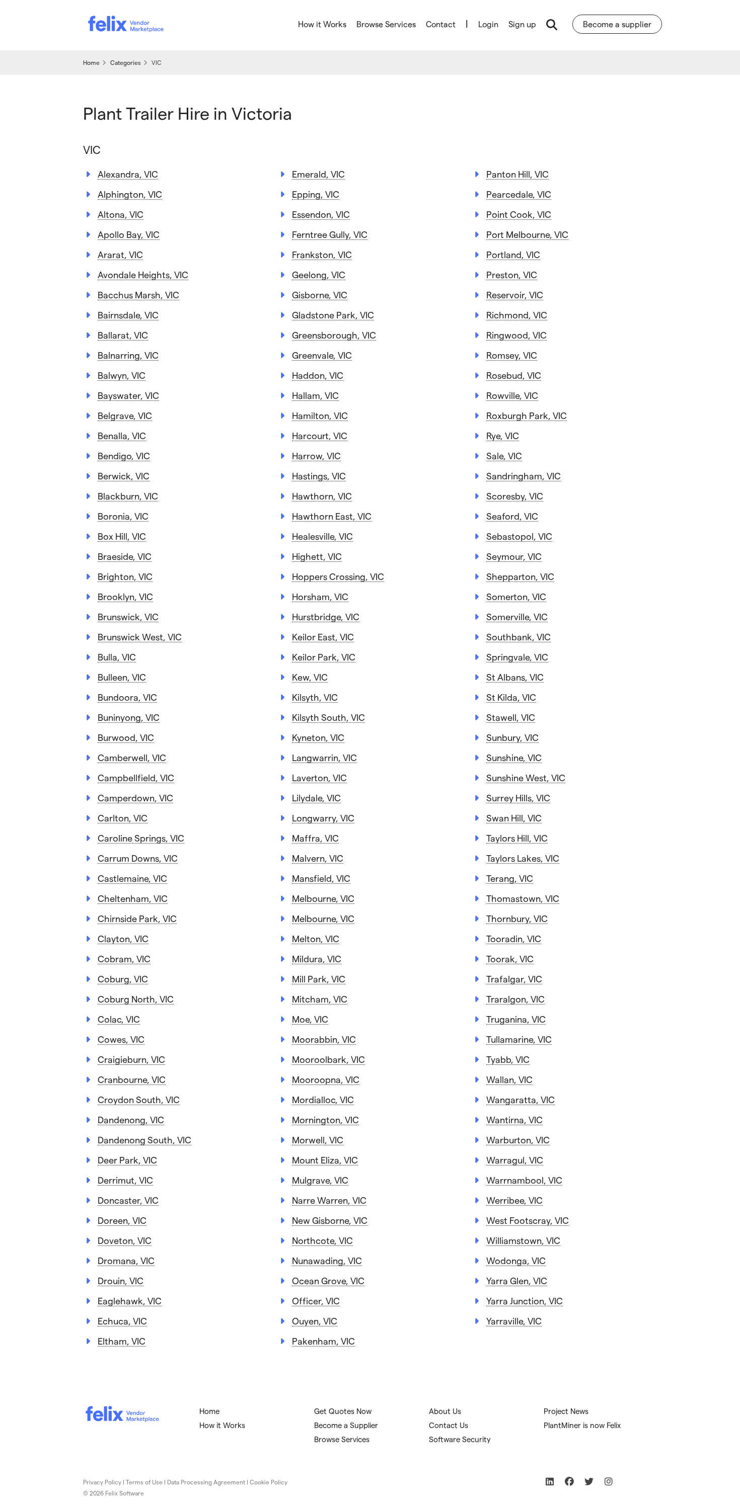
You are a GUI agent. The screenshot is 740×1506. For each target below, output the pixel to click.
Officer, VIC (316, 1300)
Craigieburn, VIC (131, 1059)
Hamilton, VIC (320, 415)
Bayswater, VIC (128, 395)
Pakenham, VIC (323, 1340)
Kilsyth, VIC (315, 697)
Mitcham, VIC (319, 998)
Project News (566, 1410)
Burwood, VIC (126, 737)
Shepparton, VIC (520, 576)
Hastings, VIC (319, 475)
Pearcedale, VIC (518, 194)
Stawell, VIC (510, 717)
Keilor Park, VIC (323, 656)
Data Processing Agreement (206, 1481)
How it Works (322, 24)
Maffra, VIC (315, 837)
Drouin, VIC (120, 1280)
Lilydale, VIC (316, 797)
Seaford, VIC (512, 516)
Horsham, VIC (320, 596)
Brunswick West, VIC (140, 636)
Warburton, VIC (518, 1139)
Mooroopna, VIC (325, 1079)
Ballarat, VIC (123, 334)
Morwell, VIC (317, 1139)
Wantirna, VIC (514, 1119)
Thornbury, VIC (517, 918)
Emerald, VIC (318, 174)
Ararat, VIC (120, 254)
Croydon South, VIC (139, 1099)
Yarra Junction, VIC (524, 1300)
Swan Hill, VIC (514, 817)
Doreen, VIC (122, 1220)
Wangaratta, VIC (520, 1099)
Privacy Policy (102, 1481)
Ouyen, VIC (314, 1320)
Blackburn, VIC (128, 495)
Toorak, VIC (510, 958)
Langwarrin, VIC (324, 757)
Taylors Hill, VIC (517, 837)
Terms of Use (144, 1481)
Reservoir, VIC (514, 294)
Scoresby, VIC (514, 495)
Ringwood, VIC (516, 334)
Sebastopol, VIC (519, 536)
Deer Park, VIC (127, 1159)
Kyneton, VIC (318, 737)
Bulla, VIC (117, 656)
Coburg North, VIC (136, 998)
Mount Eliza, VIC (325, 1159)
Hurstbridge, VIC (325, 616)
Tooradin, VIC (513, 938)
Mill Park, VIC (318, 978)
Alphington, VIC (130, 194)
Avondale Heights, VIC (143, 274)
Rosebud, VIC (513, 375)
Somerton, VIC (516, 596)
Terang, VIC (509, 878)
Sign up (522, 24)
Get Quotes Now (343, 1410)
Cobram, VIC (124, 958)
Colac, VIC (119, 1019)
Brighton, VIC (125, 576)
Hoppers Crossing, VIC (338, 576)
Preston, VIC (511, 274)
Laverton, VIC (319, 777)
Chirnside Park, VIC (137, 918)
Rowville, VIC (512, 395)
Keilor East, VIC (323, 636)
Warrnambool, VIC (524, 1180)
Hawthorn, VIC (322, 495)
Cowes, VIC (121, 1039)
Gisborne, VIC (319, 294)
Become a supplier (617, 24)
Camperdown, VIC (135, 797)
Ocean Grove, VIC (328, 1280)
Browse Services (386, 24)
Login (488, 24)
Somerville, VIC (517, 616)
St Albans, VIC (515, 677)
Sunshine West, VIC (525, 777)
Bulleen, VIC (122, 677)
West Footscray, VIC (527, 1220)
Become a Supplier (346, 1425)
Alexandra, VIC (128, 174)
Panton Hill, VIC (517, 174)
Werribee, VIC (514, 1200)
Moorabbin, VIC (324, 1039)
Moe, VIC (310, 1019)
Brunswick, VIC (128, 616)
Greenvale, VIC (322, 355)
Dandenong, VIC (131, 1119)
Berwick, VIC (124, 475)
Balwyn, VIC (121, 375)
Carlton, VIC (122, 817)
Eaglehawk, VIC (130, 1300)
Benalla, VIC (122, 435)
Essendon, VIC (321, 214)
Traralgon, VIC (515, 998)
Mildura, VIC (316, 958)
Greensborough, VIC (334, 334)
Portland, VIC (513, 254)
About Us (445, 1410)
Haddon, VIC (317, 375)
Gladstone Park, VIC (333, 314)
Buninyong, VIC (129, 717)
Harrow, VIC (316, 455)
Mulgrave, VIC (320, 1180)
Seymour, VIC (514, 556)
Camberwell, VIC (132, 757)
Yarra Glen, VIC (516, 1280)
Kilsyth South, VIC (328, 717)
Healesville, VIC (322, 536)
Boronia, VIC (123, 516)
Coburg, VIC (123, 978)
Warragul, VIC (514, 1159)
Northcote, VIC (322, 1240)
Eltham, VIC (121, 1340)
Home (209, 1410)
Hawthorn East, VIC (332, 516)
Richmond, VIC (516, 314)
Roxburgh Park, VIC (526, 415)
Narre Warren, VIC (329, 1200)
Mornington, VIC (325, 1119)
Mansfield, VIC (321, 878)
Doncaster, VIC (128, 1200)
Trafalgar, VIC (514, 978)
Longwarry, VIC (323, 817)
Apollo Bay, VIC (129, 234)
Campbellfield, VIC (136, 777)
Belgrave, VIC (125, 415)
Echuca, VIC (122, 1320)
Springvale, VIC (517, 656)
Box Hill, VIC (122, 536)
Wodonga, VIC (516, 1260)
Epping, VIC (315, 194)
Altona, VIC (120, 214)
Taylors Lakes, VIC (522, 858)
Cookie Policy (268, 1481)
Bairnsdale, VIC (128, 314)
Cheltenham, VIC (133, 898)
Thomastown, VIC (522, 898)
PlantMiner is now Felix (582, 1425)
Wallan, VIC (509, 1079)
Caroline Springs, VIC (141, 837)
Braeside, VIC (125, 556)
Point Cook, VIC (518, 214)
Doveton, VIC (125, 1240)
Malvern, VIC (317, 858)
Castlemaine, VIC (132, 878)
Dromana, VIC (126, 1260)
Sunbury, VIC (512, 737)
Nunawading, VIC (327, 1260)
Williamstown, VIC (523, 1240)
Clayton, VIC (123, 938)
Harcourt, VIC (319, 435)
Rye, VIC (502, 435)
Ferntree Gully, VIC (329, 234)
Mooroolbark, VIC (328, 1059)
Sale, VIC (504, 455)
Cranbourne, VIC (132, 1079)
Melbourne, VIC (323, 898)
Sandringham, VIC (523, 475)
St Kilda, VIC (511, 697)
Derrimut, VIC (125, 1180)
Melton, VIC (315, 938)
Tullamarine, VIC (519, 1039)
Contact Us (448, 1425)
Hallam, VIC (315, 395)
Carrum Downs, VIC (138, 858)
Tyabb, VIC (508, 1059)
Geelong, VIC (318, 274)
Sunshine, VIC (514, 757)
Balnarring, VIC (128, 355)
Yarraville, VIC (514, 1320)
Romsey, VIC (511, 355)
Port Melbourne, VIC (527, 234)
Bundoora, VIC (127, 697)
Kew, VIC (310, 677)
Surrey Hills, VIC (518, 797)
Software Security (460, 1439)
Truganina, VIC (516, 1019)
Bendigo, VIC (124, 455)
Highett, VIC (317, 556)
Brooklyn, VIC (125, 596)
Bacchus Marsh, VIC (138, 294)
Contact (441, 24)
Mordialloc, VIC (323, 1099)
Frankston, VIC (322, 254)
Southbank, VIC (518, 636)
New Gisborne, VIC (329, 1220)
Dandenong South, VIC (144, 1139)
